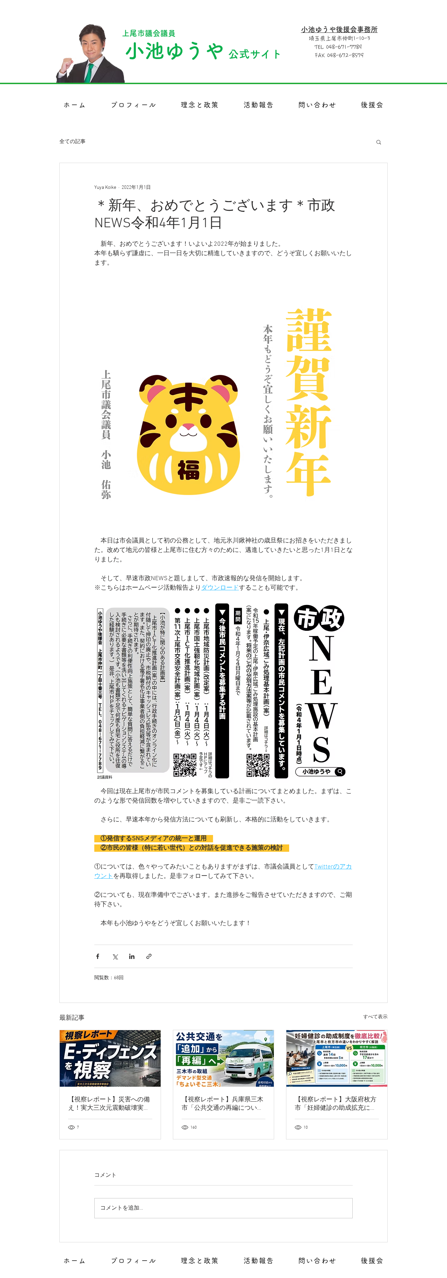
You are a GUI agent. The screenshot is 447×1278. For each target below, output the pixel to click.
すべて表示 (375, 1017)
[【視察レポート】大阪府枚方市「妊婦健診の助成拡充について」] (336, 1058)
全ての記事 (72, 142)
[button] (378, 142)
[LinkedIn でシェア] (132, 956)
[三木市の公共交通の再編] (223, 1058)
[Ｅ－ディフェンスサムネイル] (110, 1058)
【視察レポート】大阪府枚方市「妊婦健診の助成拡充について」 (335, 1104)
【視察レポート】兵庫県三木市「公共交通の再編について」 (222, 1104)
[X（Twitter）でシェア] (114, 956)
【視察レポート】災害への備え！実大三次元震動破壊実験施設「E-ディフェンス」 (109, 1104)
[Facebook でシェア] (97, 956)
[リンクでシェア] (149, 956)
